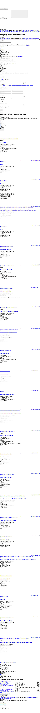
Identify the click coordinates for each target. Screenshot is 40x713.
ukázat (1, 109)
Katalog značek (35, 697)
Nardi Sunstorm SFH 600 (6, 477)
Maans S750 (3, 142)
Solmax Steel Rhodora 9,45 (6, 435)
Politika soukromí (15, 697)
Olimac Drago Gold (4, 456)
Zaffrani (2, 183)
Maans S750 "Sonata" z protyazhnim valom (10, 413)
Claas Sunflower (4, 374)
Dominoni (2, 599)
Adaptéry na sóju (36, 31)
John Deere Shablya (5, 539)
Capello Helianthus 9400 (6, 620)
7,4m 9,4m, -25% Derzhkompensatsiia (9, 311)
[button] (20, 24)
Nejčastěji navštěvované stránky (6, 698)
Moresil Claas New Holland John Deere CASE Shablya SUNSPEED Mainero (18, 559)
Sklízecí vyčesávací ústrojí (22, 31)
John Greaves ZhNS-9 (5, 291)
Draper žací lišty (30, 31)
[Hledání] (19, 14)
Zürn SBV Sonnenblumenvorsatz (8, 662)
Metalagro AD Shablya (5, 249)
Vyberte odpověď (3, 198)
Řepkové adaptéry (13, 31)
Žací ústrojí (23, 30)
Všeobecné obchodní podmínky (6, 697)
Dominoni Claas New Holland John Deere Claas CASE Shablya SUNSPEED (18, 210)
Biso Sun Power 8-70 (5, 578)
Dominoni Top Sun (4, 353)
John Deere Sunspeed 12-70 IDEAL (8, 332)
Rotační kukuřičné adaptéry (5, 31)
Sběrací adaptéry (36, 30)
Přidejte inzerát (3, 673)
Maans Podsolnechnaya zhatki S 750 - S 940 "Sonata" (13, 498)
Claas (1, 229)
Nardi (1, 164)
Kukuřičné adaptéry (29, 30)
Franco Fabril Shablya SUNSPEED (8, 520)
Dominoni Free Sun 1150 (6, 269)
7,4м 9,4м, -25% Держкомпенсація (6, 685)
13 (3, 675)
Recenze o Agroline (28, 697)
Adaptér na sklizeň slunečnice (7, 394)
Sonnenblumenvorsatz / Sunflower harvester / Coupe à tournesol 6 (16, 642)
